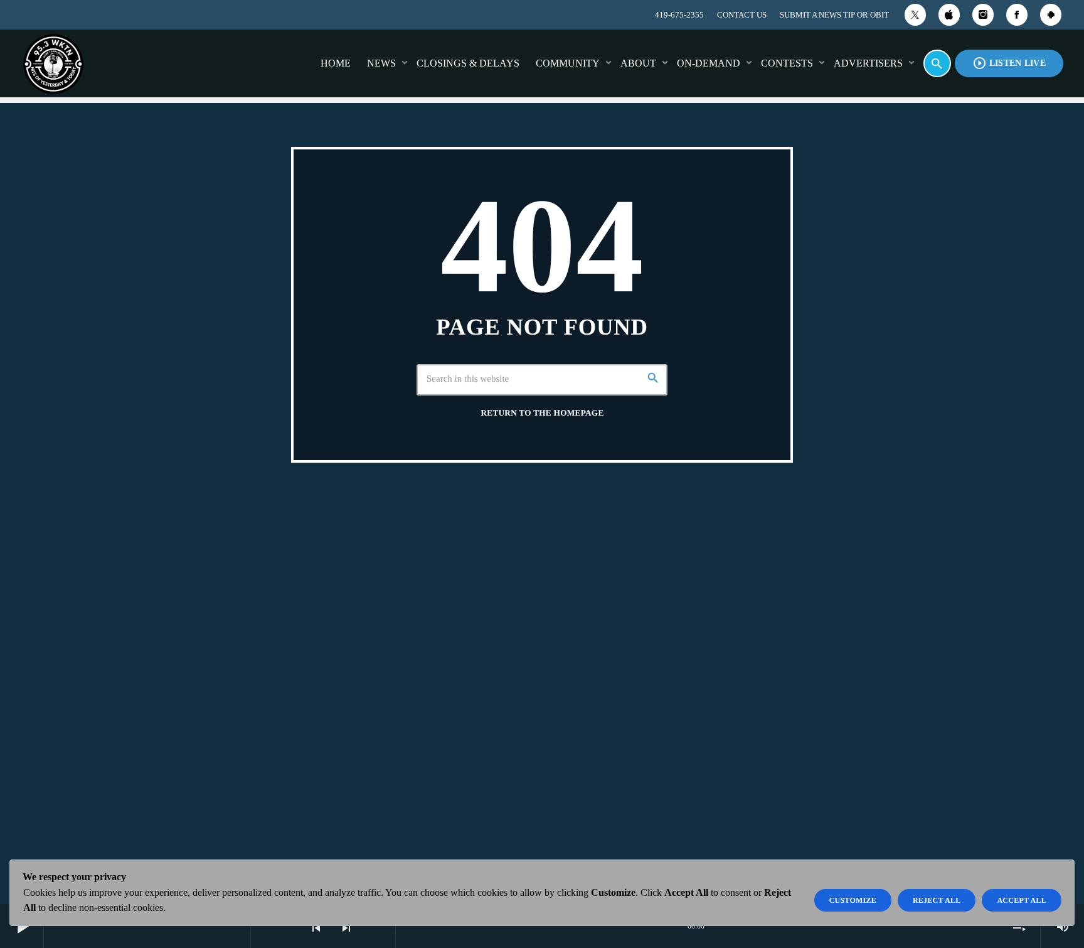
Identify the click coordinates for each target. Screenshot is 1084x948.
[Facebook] (1017, 15)
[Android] (1050, 15)
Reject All (937, 900)
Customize (852, 900)
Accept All (1021, 900)
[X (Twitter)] (915, 15)
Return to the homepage (542, 412)
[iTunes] (949, 15)
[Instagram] (983, 15)
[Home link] (53, 63)
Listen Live (1009, 63)
